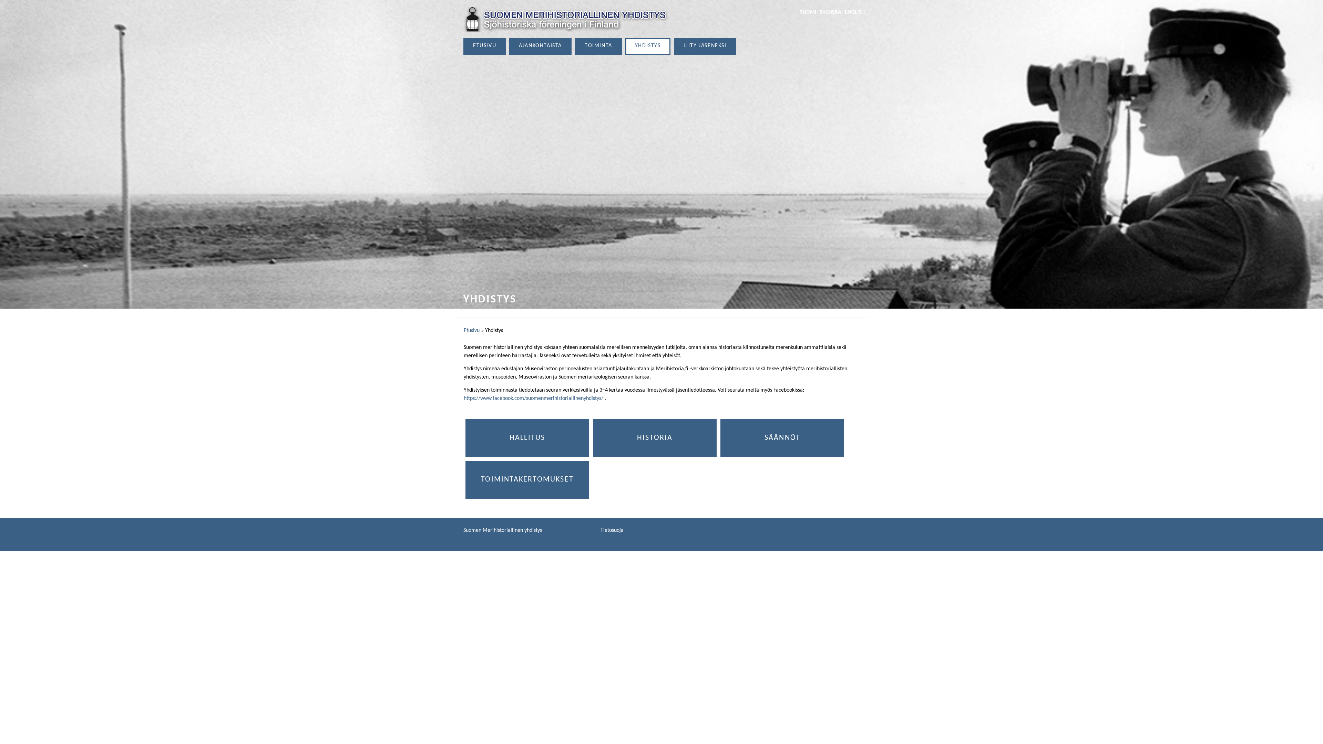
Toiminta (598, 46)
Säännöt (782, 438)
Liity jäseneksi (705, 46)
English (855, 12)
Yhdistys (648, 46)
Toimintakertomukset (527, 480)
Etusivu (484, 46)
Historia (655, 438)
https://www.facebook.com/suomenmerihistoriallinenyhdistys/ (533, 398)
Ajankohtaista (540, 46)
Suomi (808, 12)
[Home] (566, 19)
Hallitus (527, 438)
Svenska (830, 12)
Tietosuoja (612, 530)
